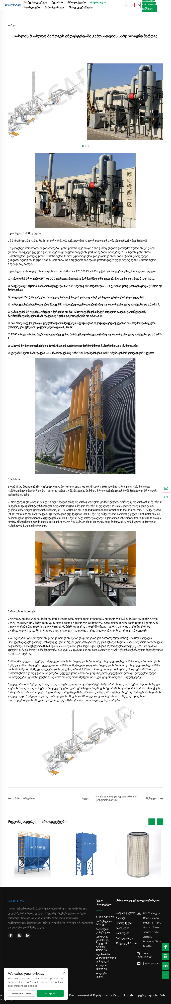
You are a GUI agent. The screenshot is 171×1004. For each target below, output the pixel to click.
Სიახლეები (32, 7)
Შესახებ (57, 2)
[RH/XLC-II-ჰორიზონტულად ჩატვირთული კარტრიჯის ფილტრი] (85, 854)
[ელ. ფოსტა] (166, 488)
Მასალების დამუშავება (103, 931)
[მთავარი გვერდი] (13, 4)
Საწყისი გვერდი (35, 2)
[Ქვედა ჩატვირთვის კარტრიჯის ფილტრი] (138, 854)
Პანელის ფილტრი (101, 967)
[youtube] (19, 935)
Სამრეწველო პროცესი (104, 923)
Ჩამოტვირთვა (54, 7)
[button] (82, 146)
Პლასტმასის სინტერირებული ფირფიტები (106, 957)
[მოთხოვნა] (166, 496)
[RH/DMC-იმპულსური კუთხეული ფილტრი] (33, 854)
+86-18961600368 (144, 955)
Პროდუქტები (76, 2)
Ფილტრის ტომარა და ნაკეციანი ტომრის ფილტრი (102, 943)
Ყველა (85, 798)
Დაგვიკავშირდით (81, 7)
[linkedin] (28, 935)
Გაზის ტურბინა (105, 916)
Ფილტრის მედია (102, 975)
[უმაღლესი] (165, 975)
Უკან (14, 25)
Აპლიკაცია (98, 2)
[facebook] (10, 935)
